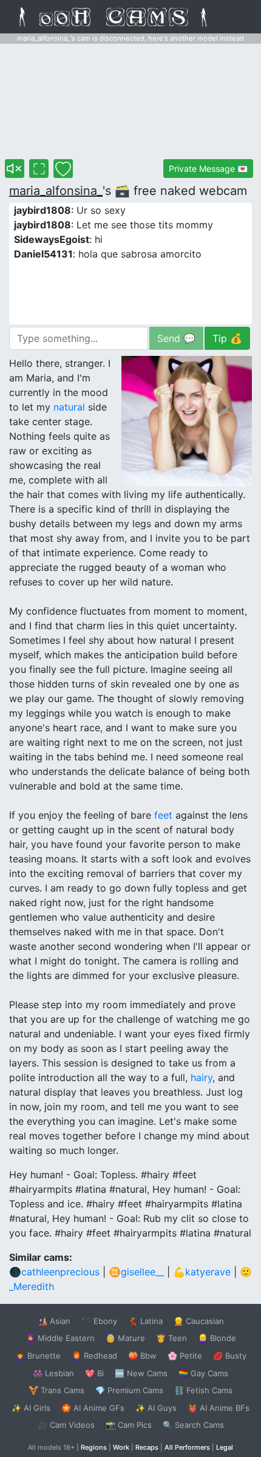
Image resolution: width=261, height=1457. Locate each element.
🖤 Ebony (99, 1321)
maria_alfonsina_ (56, 190)
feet (163, 815)
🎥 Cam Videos (66, 1425)
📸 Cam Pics (129, 1425)
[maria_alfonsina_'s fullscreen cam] (39, 168)
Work (121, 1447)
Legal (224, 1447)
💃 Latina (145, 1321)
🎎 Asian (54, 1321)
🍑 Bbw (142, 1355)
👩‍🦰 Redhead (94, 1355)
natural (69, 407)
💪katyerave (202, 1272)
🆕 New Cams (141, 1373)
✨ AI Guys (156, 1408)
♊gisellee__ (136, 1272)
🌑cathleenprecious (54, 1272)
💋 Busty (229, 1355)
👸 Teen (171, 1338)
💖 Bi (94, 1373)
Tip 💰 (227, 338)
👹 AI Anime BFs (218, 1408)
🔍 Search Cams (193, 1425)
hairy (201, 1077)
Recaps (146, 1447)
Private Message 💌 (208, 168)
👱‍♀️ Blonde (217, 1338)
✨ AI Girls (31, 1408)
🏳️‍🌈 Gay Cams (203, 1373)
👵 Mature (125, 1338)
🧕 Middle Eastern (60, 1338)
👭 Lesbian (53, 1373)
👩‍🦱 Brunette (38, 1355)
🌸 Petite (185, 1355)
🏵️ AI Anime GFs (92, 1408)
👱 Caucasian (199, 1321)
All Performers (187, 1447)
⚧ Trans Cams (56, 1390)
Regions (94, 1447)
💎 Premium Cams (129, 1390)
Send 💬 (176, 338)
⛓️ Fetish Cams (203, 1390)
